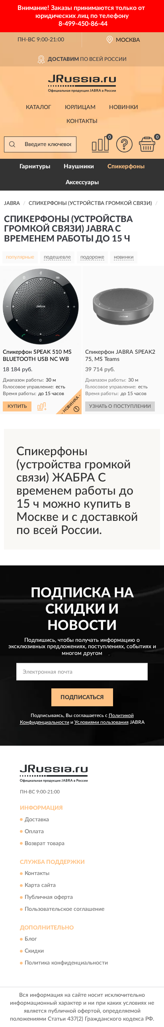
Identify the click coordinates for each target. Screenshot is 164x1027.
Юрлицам (80, 107)
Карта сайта (40, 885)
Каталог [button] (38, 107)
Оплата (34, 831)
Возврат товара (44, 843)
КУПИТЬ (17, 406)
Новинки (123, 107)
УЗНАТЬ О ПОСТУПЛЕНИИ (120, 406)
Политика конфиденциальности (66, 963)
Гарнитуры (35, 167)
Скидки (34, 951)
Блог (31, 939)
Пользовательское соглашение (64, 909)
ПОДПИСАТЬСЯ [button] (82, 697)
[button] (124, 144)
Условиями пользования (101, 722)
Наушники (79, 167)
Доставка (37, 819)
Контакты (82, 121)
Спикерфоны (125, 167)
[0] (147, 144)
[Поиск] (12, 144)
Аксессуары (82, 182)
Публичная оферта (49, 897)
